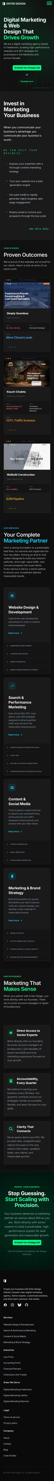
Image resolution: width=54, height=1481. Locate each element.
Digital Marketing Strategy (22, 941)
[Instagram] (12, 1305)
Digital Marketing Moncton (16, 1401)
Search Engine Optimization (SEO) (24, 747)
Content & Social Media (15, 1336)
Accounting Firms (12, 1363)
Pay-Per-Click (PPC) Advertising (24, 763)
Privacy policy (10, 1423)
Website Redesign (18, 662)
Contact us (27, 81)
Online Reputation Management (24, 957)
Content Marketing (19, 844)
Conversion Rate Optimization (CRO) (26, 771)
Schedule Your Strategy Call (27, 68)
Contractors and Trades (15, 1374)
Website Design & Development (19, 1324)
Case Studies (10, 1455)
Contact (7, 1444)
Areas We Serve (12, 1382)
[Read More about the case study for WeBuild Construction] (27, 476)
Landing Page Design (19, 654)
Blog (6, 1449)
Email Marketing (17, 852)
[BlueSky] (19, 1305)
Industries (9, 1350)
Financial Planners (12, 1369)
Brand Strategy (17, 933)
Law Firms (9, 1357)
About (6, 1438)
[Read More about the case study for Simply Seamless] (27, 314)
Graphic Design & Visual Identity (24, 949)
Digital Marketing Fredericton (18, 1389)
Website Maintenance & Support (24, 670)
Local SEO (14, 755)
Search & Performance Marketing (20, 1330)
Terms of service (12, 1417)
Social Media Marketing (20, 860)
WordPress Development (21, 646)
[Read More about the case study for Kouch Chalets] (27, 395)
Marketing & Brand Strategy (17, 1342)
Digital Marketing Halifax (16, 1395)
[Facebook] (5, 1305)
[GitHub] (26, 1305)
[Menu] (49, 3)
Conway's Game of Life (42, 88)
